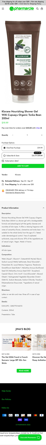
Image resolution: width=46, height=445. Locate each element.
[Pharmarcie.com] (22, 8)
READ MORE (24, 370)
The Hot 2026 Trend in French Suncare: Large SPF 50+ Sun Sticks (15, 360)
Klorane (18, 174)
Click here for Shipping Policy (30, 3)
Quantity (5, 135)
